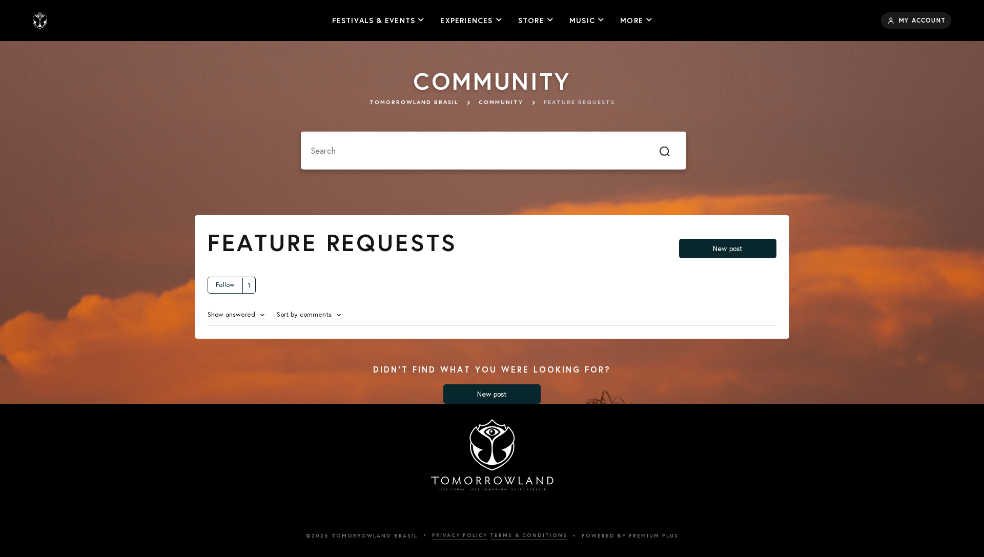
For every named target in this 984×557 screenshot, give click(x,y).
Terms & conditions (528, 535)
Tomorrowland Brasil (414, 102)
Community (501, 102)
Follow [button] (225, 284)
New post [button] (728, 248)
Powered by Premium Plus (630, 535)
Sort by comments (305, 314)
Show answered (232, 314)
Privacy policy (459, 535)
